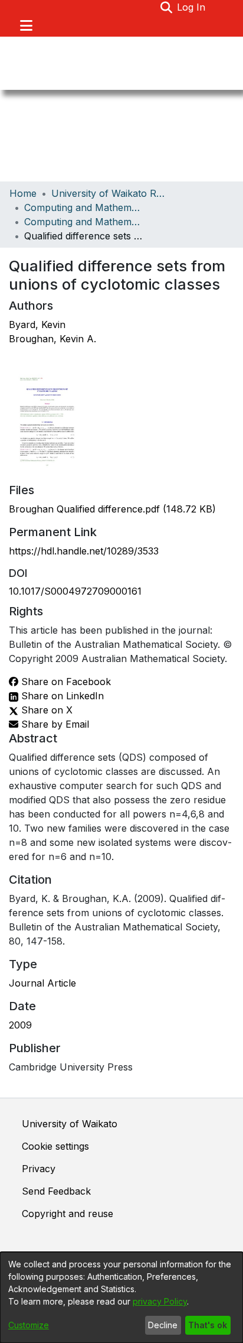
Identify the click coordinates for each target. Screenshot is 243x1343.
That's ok (207, 1325)
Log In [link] (191, 7)
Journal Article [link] (42, 983)
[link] (112, 509)
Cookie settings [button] (55, 1146)
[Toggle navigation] (25, 25)
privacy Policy (160, 1301)
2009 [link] (20, 1025)
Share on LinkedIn (61, 696)
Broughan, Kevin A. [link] (52, 339)
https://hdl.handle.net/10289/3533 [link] (84, 551)
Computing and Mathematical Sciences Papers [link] (83, 222)
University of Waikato (69, 1124)
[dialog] (121, 1297)
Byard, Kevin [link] (37, 324)
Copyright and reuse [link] (67, 1213)
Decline (163, 1325)
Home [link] (23, 193)
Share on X (45, 710)
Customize (28, 1325)
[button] (166, 7)
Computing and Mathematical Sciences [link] (83, 207)
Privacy (38, 1169)
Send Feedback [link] (56, 1191)
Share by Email (53, 724)
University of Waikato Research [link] (110, 193)
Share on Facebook (64, 681)
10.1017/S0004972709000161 (75, 591)
